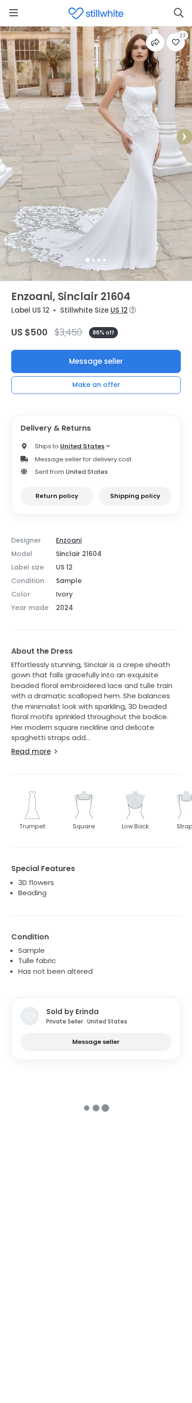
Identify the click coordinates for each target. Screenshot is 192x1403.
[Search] (178, 13)
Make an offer (96, 384)
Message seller (96, 361)
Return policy (56, 496)
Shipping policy (135, 496)
